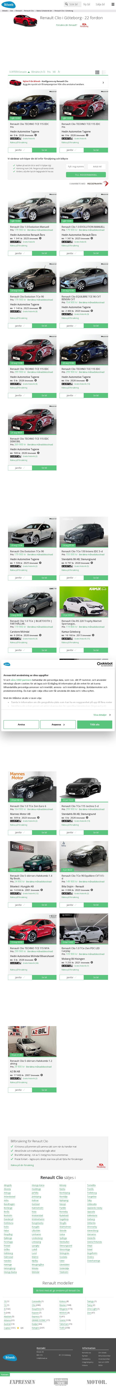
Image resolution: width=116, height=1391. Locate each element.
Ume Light (92, 1308)
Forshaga (8, 1241)
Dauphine (36, 1308)
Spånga (63, 1238)
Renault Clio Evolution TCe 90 (27, 296)
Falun (6, 1230)
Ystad (89, 1249)
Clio (34, 1305)
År (59, 71)
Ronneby (64, 1211)
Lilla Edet (36, 1230)
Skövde (63, 1230)
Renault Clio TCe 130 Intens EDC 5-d (82, 551)
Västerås (91, 1238)
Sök (11, 11)
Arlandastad (9, 1196)
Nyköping (64, 1200)
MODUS (63, 1312)
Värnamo (91, 1234)
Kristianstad (37, 1215)
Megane (64, 1308)
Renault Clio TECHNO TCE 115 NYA (29, 948)
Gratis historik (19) (82, 821)
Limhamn (36, 1234)
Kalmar (35, 1200)
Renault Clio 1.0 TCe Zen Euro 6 (28, 806)
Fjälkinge (8, 1238)
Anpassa (56, 724)
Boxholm (8, 1215)
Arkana (7, 1320)
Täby (89, 1200)
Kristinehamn (38, 1219)
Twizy (90, 1305)
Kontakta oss (86, 1353)
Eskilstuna (8, 1223)
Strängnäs (64, 1253)
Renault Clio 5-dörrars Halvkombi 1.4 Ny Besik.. (31, 877)
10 (5, 1301)
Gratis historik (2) (30, 456)
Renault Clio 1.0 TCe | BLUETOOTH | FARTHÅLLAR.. (31, 622)
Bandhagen (9, 1204)
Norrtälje (64, 1196)
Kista (34, 1211)
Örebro (90, 1257)
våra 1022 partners (21, 680)
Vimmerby (92, 1226)
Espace (35, 1312)
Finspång (8, 1234)
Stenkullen (64, 1241)
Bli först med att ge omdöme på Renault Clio (58, 1290)
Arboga (7, 1192)
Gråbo (7, 1249)
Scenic (63, 1320)
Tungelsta (91, 1196)
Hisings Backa (10, 1272)
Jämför (18, 150)
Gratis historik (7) (81, 966)
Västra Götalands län (44, 11)
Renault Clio (29, 11)
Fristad (7, 1245)
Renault (19, 11)
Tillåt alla (94, 724)
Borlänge (8, 1207)
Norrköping (65, 1192)
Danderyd (8, 1219)
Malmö (35, 1257)
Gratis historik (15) (82, 638)
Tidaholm (64, 1272)
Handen (7, 1260)
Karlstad (36, 1204)
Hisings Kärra (38, 1185)
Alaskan (8, 1316)
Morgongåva (38, 1264)
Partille (63, 1207)
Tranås (90, 1189)
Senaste (23, 71)
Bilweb (5, 11)
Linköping (36, 1241)
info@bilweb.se (42, 1358)
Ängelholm (92, 1253)
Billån (100, 1365)
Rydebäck (64, 1215)
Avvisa (21, 724)
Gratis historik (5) (81, 566)
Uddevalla (92, 1204)
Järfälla (35, 1192)
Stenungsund (66, 1245)
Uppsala (91, 1211)
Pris (49, 71)
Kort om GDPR (103, 1362)
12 (5, 1305)
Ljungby (35, 1245)
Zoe (89, 1312)
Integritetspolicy (87, 1362)
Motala (35, 1268)
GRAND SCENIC (39, 1320)
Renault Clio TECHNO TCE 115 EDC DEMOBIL (29, 440)
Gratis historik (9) (30, 311)
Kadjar (35, 1324)
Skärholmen (65, 1226)
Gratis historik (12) (30, 893)
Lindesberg (37, 1238)
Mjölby (35, 1260)
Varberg (91, 1219)
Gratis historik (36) (30, 963)
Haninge (8, 1264)
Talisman (64, 1324)
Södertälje (64, 1268)
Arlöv (6, 1200)
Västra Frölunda (94, 1241)
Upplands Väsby (94, 1207)
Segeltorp (64, 1219)
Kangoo (36, 1327)
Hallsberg (8, 1253)
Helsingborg (9, 1268)
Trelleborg (92, 1192)
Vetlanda (91, 1223)
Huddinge (36, 1189)
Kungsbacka (37, 1223)
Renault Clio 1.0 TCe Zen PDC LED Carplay (81, 950)
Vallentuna (92, 1215)
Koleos (63, 1301)
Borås (6, 1211)
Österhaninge (93, 1260)
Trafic (62, 1327)
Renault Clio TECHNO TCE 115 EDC (29, 124)
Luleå (34, 1249)
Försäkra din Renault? (66, 25)
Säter (62, 1260)
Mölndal (35, 1272)
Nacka (62, 1189)
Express (36, 1316)
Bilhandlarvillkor (104, 1356)
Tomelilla (91, 1185)
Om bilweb (102, 1353)
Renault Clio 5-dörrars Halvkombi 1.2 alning (31, 1062)
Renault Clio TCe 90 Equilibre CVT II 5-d (83, 877)
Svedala (63, 1257)
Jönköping (36, 1196)
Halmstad (8, 1257)
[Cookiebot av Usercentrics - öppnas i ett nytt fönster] (99, 664)
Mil (54, 71)
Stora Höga (65, 1249)
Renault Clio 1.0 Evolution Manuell (29, 226)
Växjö (89, 1245)
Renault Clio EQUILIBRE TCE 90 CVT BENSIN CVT (81, 298)
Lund (34, 1253)
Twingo (90, 1301)
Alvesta (7, 1189)
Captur (7, 1328)
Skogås (63, 1223)
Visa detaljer (100, 715)
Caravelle (36, 1301)
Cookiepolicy (86, 1359)
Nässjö (63, 1204)
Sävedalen (64, 1264)
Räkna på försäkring (18, 142)
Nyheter (85, 1356)
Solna (62, 1234)
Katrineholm (37, 1207)
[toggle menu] (114, 5)
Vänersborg (92, 1230)
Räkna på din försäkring (22, 1165)
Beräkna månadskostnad (40, 229)
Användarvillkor (104, 1359)
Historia (85, 1365)
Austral (7, 1324)
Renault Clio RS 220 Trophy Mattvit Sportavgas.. (82, 622)
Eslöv (6, 1226)
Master (63, 1305)
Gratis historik (29, 138)
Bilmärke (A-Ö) (38, 71)
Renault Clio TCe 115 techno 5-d (80, 806)
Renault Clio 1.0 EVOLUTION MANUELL (83, 226)
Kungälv (35, 1226)
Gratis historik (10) (82, 384)
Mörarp (63, 1185)
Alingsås (8, 1185)
